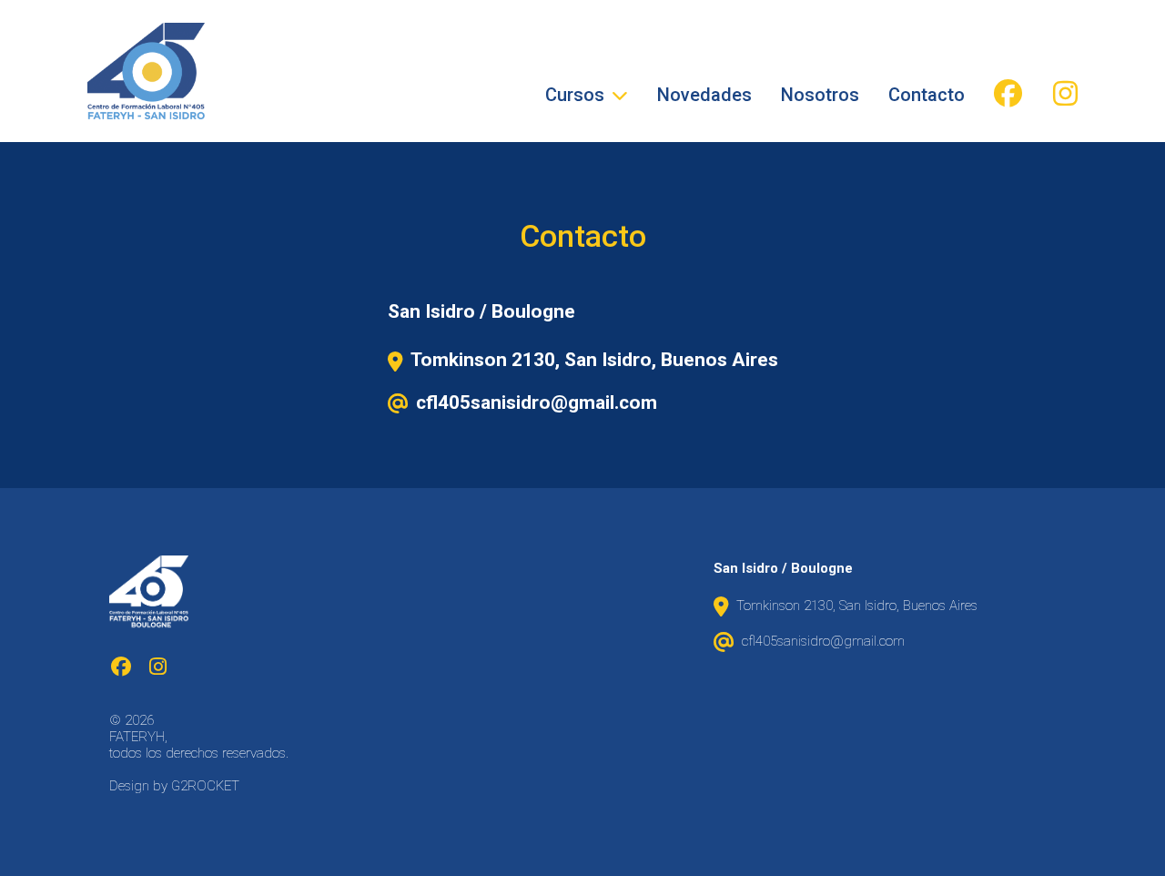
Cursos (574, 95)
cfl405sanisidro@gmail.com (536, 402)
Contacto (926, 95)
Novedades (704, 95)
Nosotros (820, 95)
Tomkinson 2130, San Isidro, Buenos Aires (594, 360)
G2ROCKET (205, 786)
